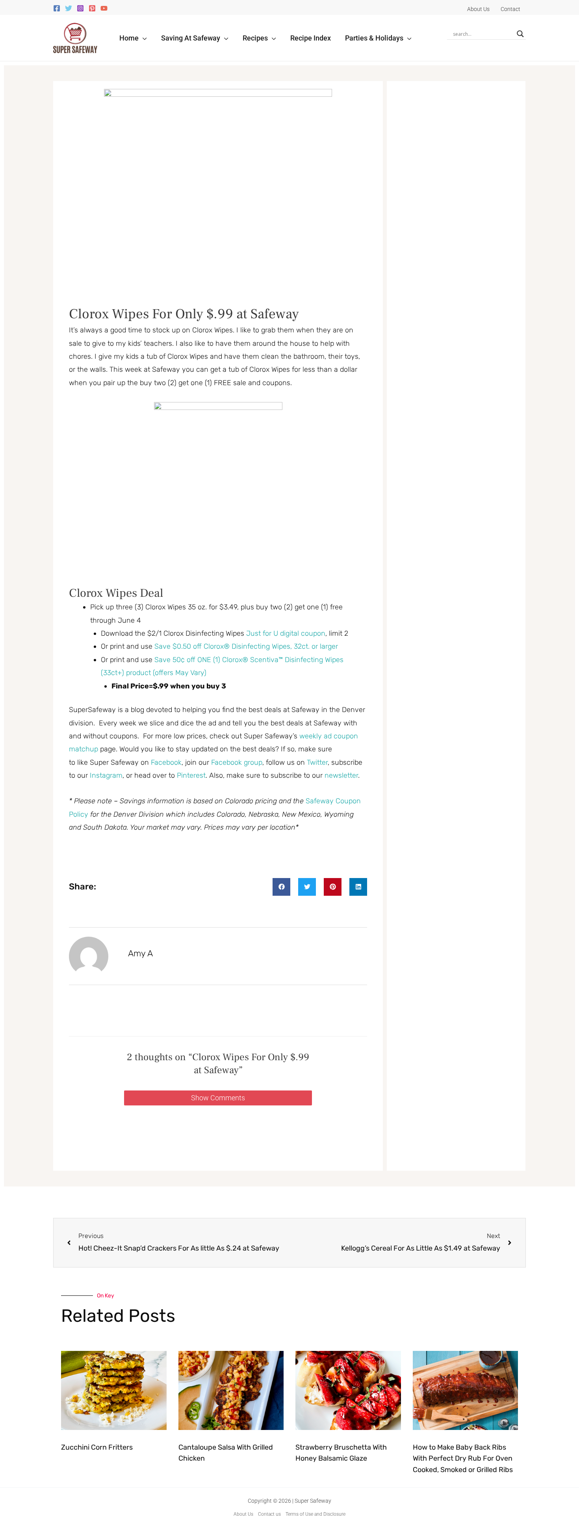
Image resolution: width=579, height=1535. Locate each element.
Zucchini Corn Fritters (97, 1447)
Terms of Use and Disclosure (315, 1514)
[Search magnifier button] (520, 33)
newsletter (341, 775)
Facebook (166, 762)
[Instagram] (80, 8)
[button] (143, 37)
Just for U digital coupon (285, 633)
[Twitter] (68, 8)
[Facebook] (56, 8)
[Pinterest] (92, 8)
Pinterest (191, 775)
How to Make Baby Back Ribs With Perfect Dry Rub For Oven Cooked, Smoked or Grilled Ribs (463, 1458)
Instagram (106, 775)
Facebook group (236, 762)
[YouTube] (104, 8)
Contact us (269, 1514)
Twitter (317, 762)
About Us (243, 1514)
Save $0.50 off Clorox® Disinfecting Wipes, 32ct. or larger (246, 646)
